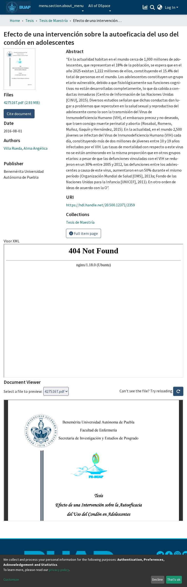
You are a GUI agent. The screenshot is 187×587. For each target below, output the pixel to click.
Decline (157, 579)
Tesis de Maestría (53, 20)
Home (15, 20)
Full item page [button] (85, 233)
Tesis (29, 20)
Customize (11, 579)
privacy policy (59, 570)
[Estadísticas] (145, 7)
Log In (170, 7)
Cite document (19, 113)
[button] (160, 7)
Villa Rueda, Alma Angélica (25, 148)
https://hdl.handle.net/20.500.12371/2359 (100, 204)
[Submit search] (152, 7)
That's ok (173, 579)
